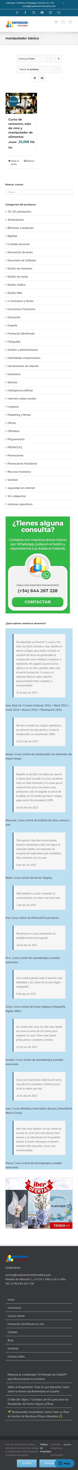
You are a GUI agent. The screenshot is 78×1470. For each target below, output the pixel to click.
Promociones (16, 455)
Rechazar (50, 1463)
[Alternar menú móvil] (71, 22)
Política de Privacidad (45, 1448)
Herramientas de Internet (23, 366)
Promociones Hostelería (22, 463)
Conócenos (14, 1307)
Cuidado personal (19, 244)
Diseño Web (15, 293)
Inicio (11, 1299)
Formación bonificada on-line (26, 1324)
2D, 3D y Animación (19, 211)
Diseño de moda (18, 276)
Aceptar (26, 1463)
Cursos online (16, 1316)
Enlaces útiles (16, 1356)
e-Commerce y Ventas (21, 301)
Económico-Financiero (21, 309)
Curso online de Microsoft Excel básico (35, 917)
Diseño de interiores (20, 268)
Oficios (12, 423)
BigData (12, 236)
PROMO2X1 (15, 447)
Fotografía (14, 341)
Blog (10, 1340)
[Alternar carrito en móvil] (56, 22)
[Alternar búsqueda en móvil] (63, 22)
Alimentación (16, 219)
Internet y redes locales (22, 398)
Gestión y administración (23, 349)
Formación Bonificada (21, 333)
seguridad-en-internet (21, 488)
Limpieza (13, 406)
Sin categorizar (17, 496)
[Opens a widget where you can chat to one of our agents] (64, 1463)
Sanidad (13, 480)
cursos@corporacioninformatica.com (39, 6)
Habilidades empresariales (24, 358)
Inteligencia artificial (20, 390)
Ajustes (67, 1444)
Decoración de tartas (20, 252)
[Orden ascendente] (58, 58)
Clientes (13, 1332)
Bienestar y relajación (21, 228)
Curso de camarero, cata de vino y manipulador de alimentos (20, 128)
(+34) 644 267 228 (22, 1283)
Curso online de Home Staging (33, 877)
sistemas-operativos (20, 504)
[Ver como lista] (42, 78)
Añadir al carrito (15, 162)
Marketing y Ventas (19, 414)
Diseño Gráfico (17, 284)
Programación (16, 439)
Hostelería (14, 374)
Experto (12, 325)
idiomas (12, 382)
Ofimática (13, 431)
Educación (14, 317)
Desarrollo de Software (22, 260)
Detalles (30, 160)
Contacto (13, 1348)
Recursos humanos (19, 471)
